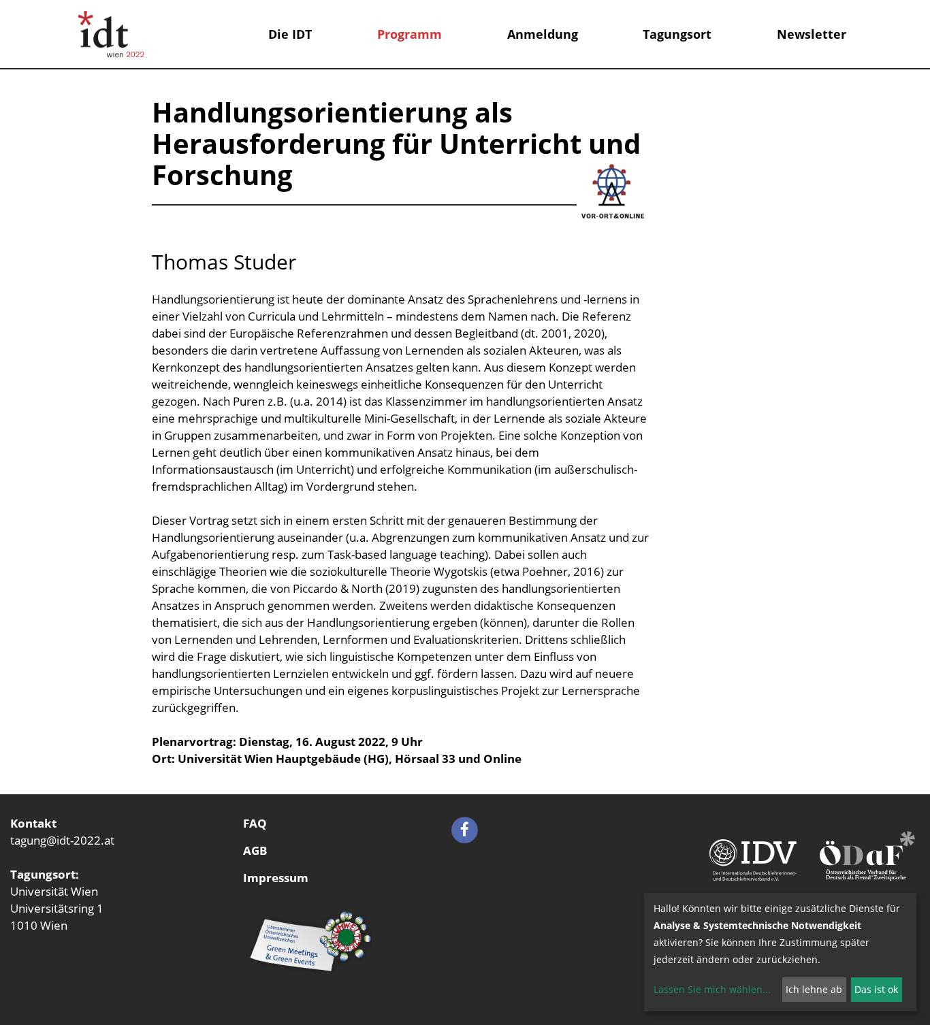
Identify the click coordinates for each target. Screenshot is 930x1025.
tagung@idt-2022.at (62, 840)
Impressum (275, 877)
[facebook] (464, 828)
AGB (255, 850)
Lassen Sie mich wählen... (712, 989)
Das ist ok (876, 989)
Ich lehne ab (814, 989)
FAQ (255, 823)
